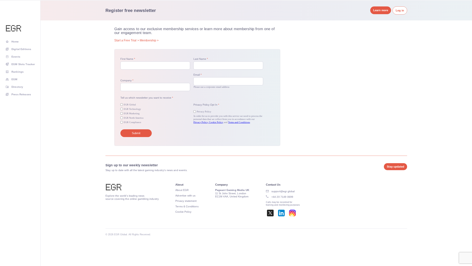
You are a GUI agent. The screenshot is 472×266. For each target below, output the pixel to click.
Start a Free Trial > (126, 40)
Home (15, 41)
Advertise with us (185, 195)
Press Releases (21, 94)
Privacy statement (186, 200)
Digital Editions (21, 49)
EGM (14, 79)
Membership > (149, 40)
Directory (17, 86)
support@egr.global (283, 191)
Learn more (380, 10)
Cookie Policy (183, 211)
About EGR (182, 190)
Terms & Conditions (187, 206)
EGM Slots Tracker (23, 64)
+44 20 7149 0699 (282, 196)
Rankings (17, 71)
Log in (400, 10)
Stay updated (395, 166)
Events (15, 56)
